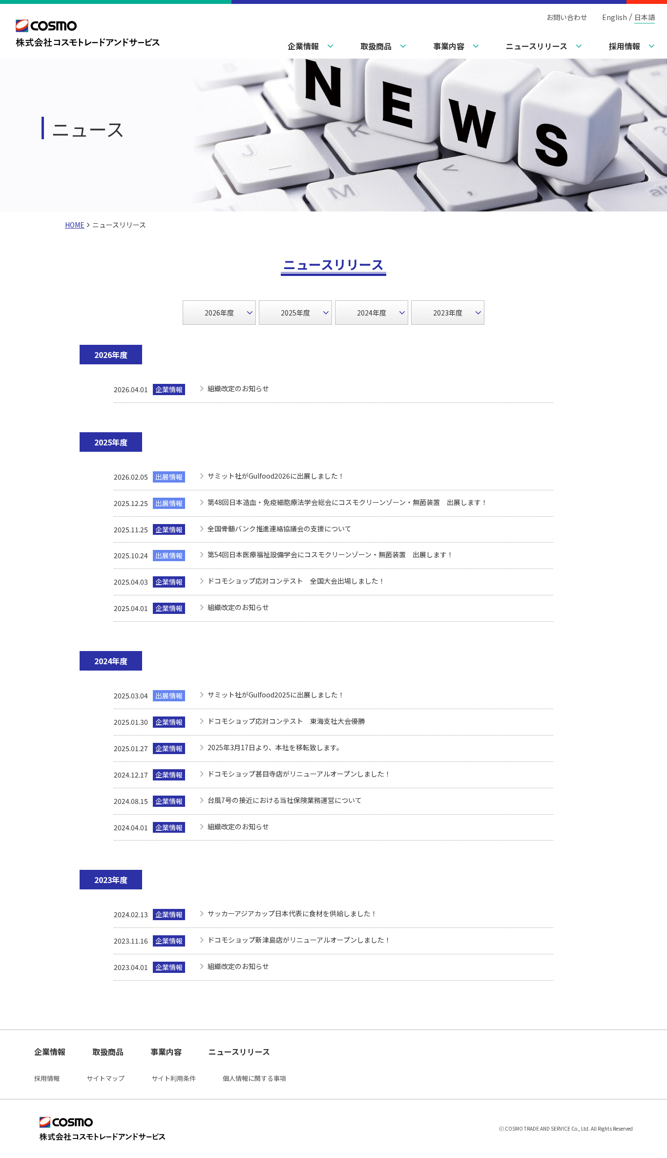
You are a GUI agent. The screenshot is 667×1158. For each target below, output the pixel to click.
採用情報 (47, 1078)
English (614, 17)
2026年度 (219, 312)
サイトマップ (105, 1078)
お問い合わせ (566, 17)
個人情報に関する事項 (254, 1078)
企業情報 (49, 1051)
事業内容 (166, 1051)
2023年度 (447, 312)
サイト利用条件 (173, 1078)
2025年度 (295, 312)
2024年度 (371, 312)
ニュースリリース (239, 1051)
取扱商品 (108, 1051)
